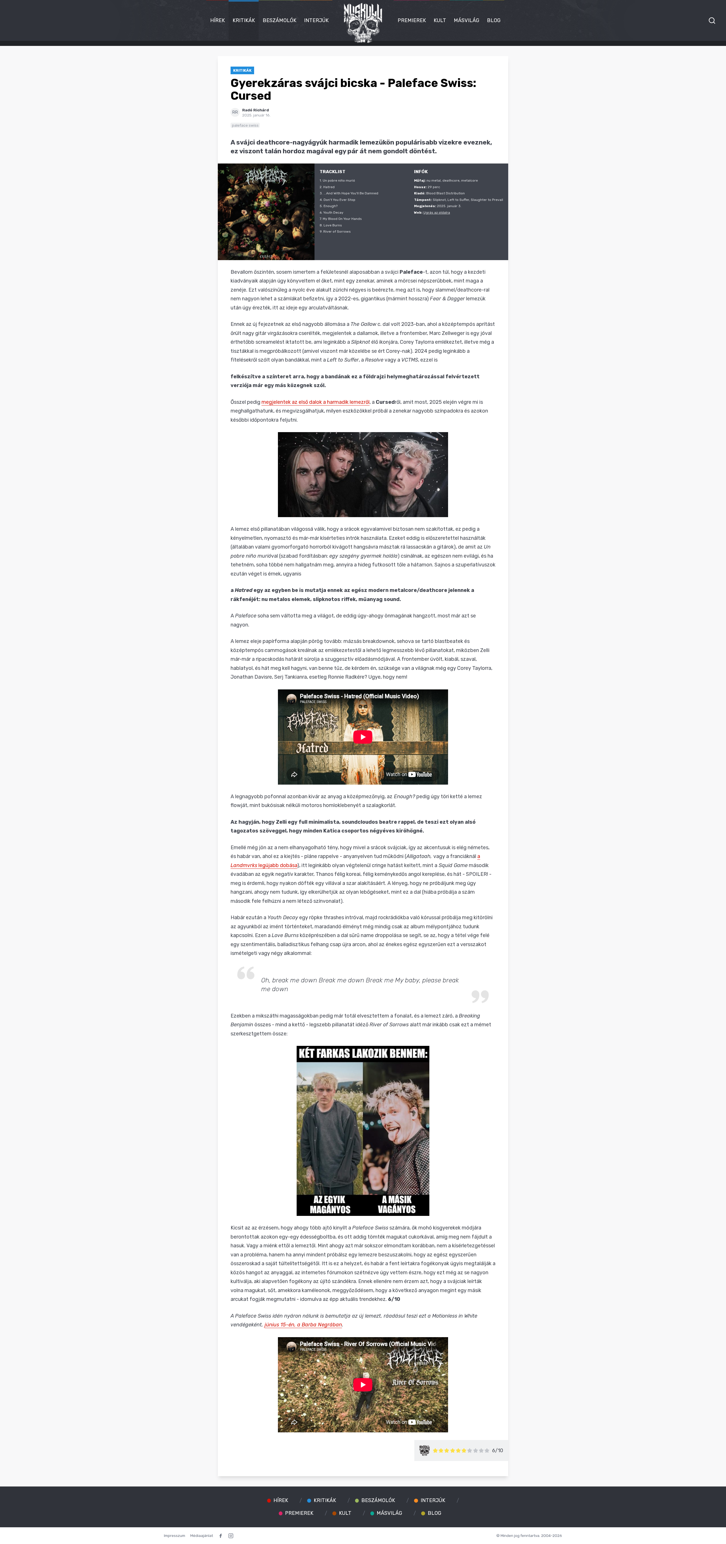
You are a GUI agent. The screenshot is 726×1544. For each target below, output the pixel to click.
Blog (494, 20)
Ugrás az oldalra (436, 212)
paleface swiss (245, 125)
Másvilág (466, 20)
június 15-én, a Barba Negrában (303, 1325)
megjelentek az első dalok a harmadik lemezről (315, 402)
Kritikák (244, 20)
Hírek (217, 20)
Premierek (412, 20)
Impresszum (174, 1535)
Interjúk (316, 20)
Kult (440, 20)
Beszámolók (279, 20)
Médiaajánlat (201, 1535)
